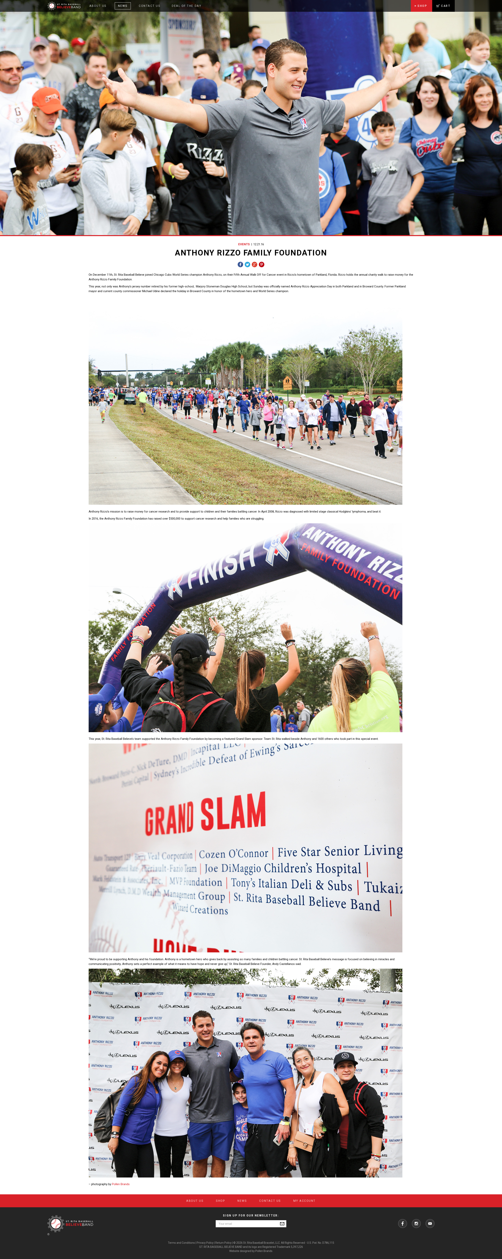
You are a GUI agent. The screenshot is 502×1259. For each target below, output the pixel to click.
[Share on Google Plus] (254, 264)
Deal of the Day (186, 5)
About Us (98, 5)
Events (244, 244)
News (122, 5)
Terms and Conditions (181, 1242)
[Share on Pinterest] (261, 264)
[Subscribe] (282, 1223)
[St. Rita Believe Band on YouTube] (430, 1223)
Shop (422, 5)
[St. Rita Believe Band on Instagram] (416, 1223)
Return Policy (223, 1242)
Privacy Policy (205, 1242)
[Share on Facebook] (240, 264)
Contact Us (149, 5)
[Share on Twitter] (247, 264)
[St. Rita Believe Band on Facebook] (402, 1223)
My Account (304, 1200)
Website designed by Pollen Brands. (251, 1251)
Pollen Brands (121, 1184)
